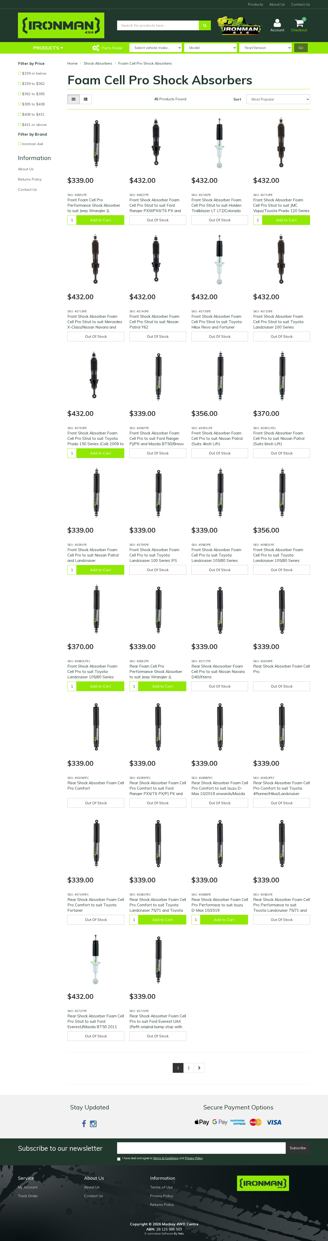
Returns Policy (30, 179)
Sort (237, 99)
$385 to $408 (33, 104)
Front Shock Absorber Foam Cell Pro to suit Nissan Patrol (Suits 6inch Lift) (278, 438)
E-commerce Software (159, 1233)
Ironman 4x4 (32, 144)
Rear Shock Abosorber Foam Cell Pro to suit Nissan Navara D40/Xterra (218, 671)
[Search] (205, 25)
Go (301, 47)
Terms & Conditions (166, 1158)
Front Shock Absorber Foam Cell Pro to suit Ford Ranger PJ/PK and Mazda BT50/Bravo (156, 438)
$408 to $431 (33, 114)
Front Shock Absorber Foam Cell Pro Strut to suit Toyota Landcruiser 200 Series (278, 322)
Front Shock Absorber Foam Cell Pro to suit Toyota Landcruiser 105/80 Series (216, 555)
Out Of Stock (158, 220)
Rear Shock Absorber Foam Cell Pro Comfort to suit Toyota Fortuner (95, 905)
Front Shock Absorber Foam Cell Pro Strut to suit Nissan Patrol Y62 (154, 322)
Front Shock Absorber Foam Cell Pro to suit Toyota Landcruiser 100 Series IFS (154, 555)
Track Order (28, 1196)
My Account (27, 1187)
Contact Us (300, 4)
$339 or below (34, 73)
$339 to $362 (33, 83)
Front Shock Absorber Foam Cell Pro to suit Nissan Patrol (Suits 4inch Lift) (217, 438)
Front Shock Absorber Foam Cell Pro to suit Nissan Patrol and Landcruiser (93, 555)
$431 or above (34, 124)
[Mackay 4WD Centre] (61, 25)
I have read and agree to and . (162, 1158)
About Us (277, 4)
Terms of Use (161, 1187)
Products (255, 4)
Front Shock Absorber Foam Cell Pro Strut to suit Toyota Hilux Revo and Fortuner (216, 322)
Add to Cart (100, 220)
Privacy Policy (194, 1158)
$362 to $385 (33, 94)
